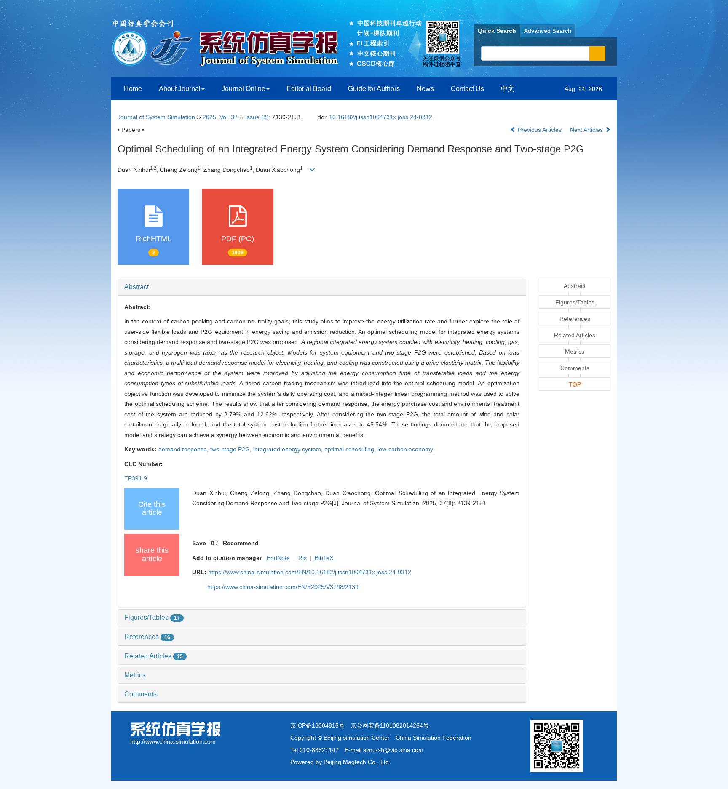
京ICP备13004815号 (317, 725)
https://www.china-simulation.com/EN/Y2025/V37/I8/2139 (283, 587)
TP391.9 (135, 478)
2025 (209, 117)
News (425, 88)
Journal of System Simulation (156, 117)
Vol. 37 (228, 117)
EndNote (278, 557)
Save (199, 543)
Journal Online (243, 88)
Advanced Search (547, 30)
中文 (507, 88)
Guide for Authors (374, 88)
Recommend (241, 543)
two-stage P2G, (231, 449)
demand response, (184, 449)
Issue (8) (257, 117)
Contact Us (467, 88)
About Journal (180, 88)
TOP (575, 384)
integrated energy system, (288, 449)
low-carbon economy (405, 449)
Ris (302, 557)
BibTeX (324, 557)
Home (133, 88)
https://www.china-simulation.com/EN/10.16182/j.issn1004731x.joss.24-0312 (309, 572)
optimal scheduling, (350, 449)
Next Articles (587, 129)
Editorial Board (308, 88)
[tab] (322, 287)
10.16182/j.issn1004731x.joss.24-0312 (380, 117)
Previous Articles (539, 129)
